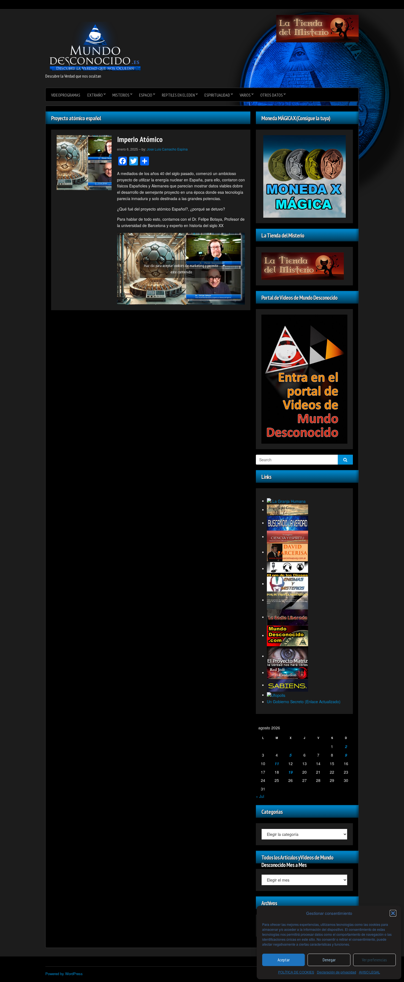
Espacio (145, 95)
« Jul (260, 796)
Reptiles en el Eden (178, 95)
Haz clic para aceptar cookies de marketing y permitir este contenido (181, 268)
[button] (393, 913)
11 (277, 763)
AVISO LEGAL (369, 972)
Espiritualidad (217, 95)
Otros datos (271, 95)
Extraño (95, 95)
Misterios (120, 95)
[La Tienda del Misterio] (317, 28)
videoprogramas (65, 95)
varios (245, 95)
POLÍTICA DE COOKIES (296, 972)
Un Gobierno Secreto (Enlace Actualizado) (304, 701)
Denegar (329, 959)
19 (290, 772)
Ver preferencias (374, 959)
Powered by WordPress (64, 973)
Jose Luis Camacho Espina (167, 149)
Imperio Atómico (140, 139)
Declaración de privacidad (336, 972)
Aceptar (284, 959)
